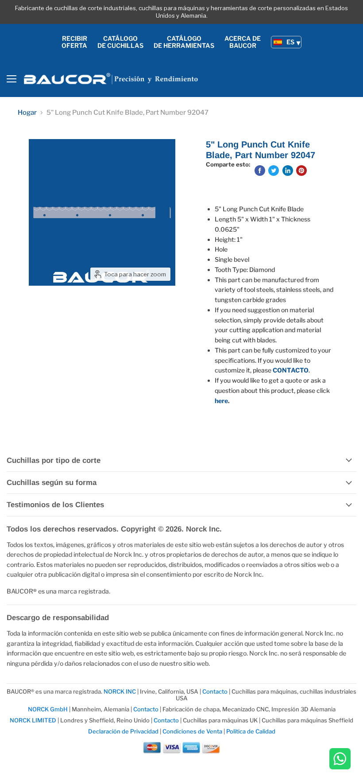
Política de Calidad (250, 731)
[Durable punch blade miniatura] (42, 308)
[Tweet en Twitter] (273, 170)
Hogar (27, 112)
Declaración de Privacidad (123, 731)
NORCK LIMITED (34, 720)
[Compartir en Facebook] (260, 170)
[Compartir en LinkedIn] (287, 170)
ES (290, 42)
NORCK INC (120, 691)
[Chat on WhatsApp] (340, 759)
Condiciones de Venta (192, 731)
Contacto (215, 691)
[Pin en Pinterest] (301, 170)
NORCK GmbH (48, 709)
